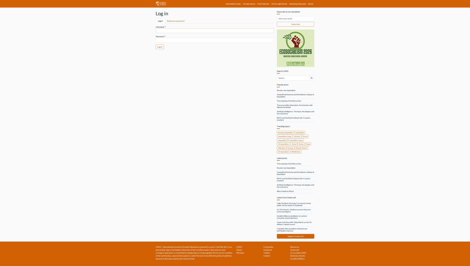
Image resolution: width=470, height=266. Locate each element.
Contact (266, 256)
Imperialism (299, 132)
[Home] (162, 4)
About (310, 4)
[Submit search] (311, 78)
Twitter (266, 253)
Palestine (281, 148)
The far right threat (279, 4)
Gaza (308, 144)
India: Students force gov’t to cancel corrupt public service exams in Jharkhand (294, 204)
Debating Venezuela (297, 4)
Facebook (267, 250)
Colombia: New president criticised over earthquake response (292, 230)
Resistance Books (297, 256)
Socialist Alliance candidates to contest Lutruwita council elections (292, 217)
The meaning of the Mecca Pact (289, 101)
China (294, 144)
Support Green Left (296, 236)
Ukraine (297, 136)
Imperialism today (233, 4)
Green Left (294, 250)
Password (160, 36)
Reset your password (175, 21)
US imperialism (283, 144)
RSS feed (240, 253)
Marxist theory (301, 148)
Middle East (296, 152)
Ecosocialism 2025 (298, 253)
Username (160, 27)
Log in (160, 21)
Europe (290, 148)
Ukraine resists (249, 4)
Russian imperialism (285, 132)
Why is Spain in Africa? (285, 191)
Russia (304, 136)
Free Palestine (263, 4)
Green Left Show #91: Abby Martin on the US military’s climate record (294, 223)
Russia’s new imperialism (286, 90)
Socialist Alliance (297, 258)
